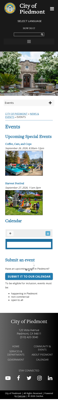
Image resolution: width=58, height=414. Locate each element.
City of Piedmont (16, 113)
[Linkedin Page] (50, 378)
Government (16, 359)
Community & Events (42, 348)
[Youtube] (8, 378)
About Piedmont (42, 354)
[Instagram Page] (39, 378)
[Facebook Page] (18, 378)
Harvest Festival (14, 183)
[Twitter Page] (29, 378)
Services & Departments (15, 353)
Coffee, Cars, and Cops (18, 144)
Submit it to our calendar (29, 276)
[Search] (42, 34)
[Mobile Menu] (52, 9)
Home (15, 346)
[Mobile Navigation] (29, 41)
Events (9, 103)
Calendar (42, 359)
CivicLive (21, 396)
